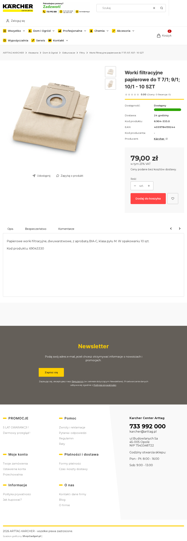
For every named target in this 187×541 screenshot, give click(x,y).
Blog (62, 499)
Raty (62, 444)
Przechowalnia (13, 474)
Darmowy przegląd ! (16, 433)
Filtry (82, 52)
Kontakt (58, 40)
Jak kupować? (12, 499)
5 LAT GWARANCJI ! (16, 427)
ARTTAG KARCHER (13, 52)
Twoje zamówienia (15, 463)
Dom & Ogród (50, 52)
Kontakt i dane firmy (72, 494)
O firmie (64, 505)
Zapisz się (51, 372)
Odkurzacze (68, 52)
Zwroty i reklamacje (72, 427)
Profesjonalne (72, 30)
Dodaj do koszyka (148, 198)
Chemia (99, 30)
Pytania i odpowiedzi (72, 433)
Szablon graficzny (22, 536)
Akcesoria (123, 30)
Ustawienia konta (14, 469)
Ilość (133, 179)
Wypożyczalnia (18, 40)
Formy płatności (70, 463)
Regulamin (78, 381)
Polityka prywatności (17, 494)
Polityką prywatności (105, 385)
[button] (161, 8)
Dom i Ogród (42, 30)
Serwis (40, 40)
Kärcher (159, 138)
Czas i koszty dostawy (73, 469)
